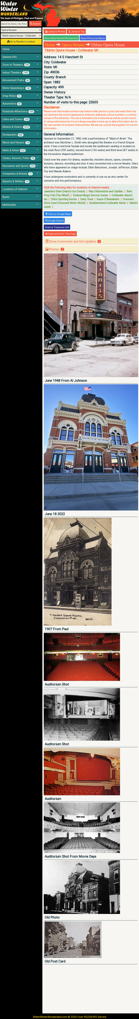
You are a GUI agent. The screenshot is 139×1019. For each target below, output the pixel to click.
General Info (9, 57)
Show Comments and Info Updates (74, 241)
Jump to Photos (56, 31)
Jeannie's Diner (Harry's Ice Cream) (64, 191)
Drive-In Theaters (15, 64)
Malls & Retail (13, 150)
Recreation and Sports (18, 166)
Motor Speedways (16, 88)
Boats (5, 197)
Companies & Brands (17, 173)
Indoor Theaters (15, 72)
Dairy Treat (86, 199)
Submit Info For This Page (62, 234)
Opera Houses (73, 45)
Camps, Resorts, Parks (18, 158)
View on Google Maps (59, 214)
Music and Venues (15, 142)
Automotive (11, 103)
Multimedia (9, 204)
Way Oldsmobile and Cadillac (106, 191)
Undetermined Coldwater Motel (107, 203)
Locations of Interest (14, 189)
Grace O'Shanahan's (108, 199)
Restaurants (12, 134)
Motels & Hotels (15, 126)
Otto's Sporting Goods (64, 199)
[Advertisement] (91, 989)
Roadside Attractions (17, 111)
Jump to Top (78, 31)
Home (5, 49)
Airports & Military (15, 181)
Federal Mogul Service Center (90, 195)
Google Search (56, 220)
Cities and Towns (15, 119)
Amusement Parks (15, 80)
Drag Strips (11, 95)
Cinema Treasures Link (57, 227)
